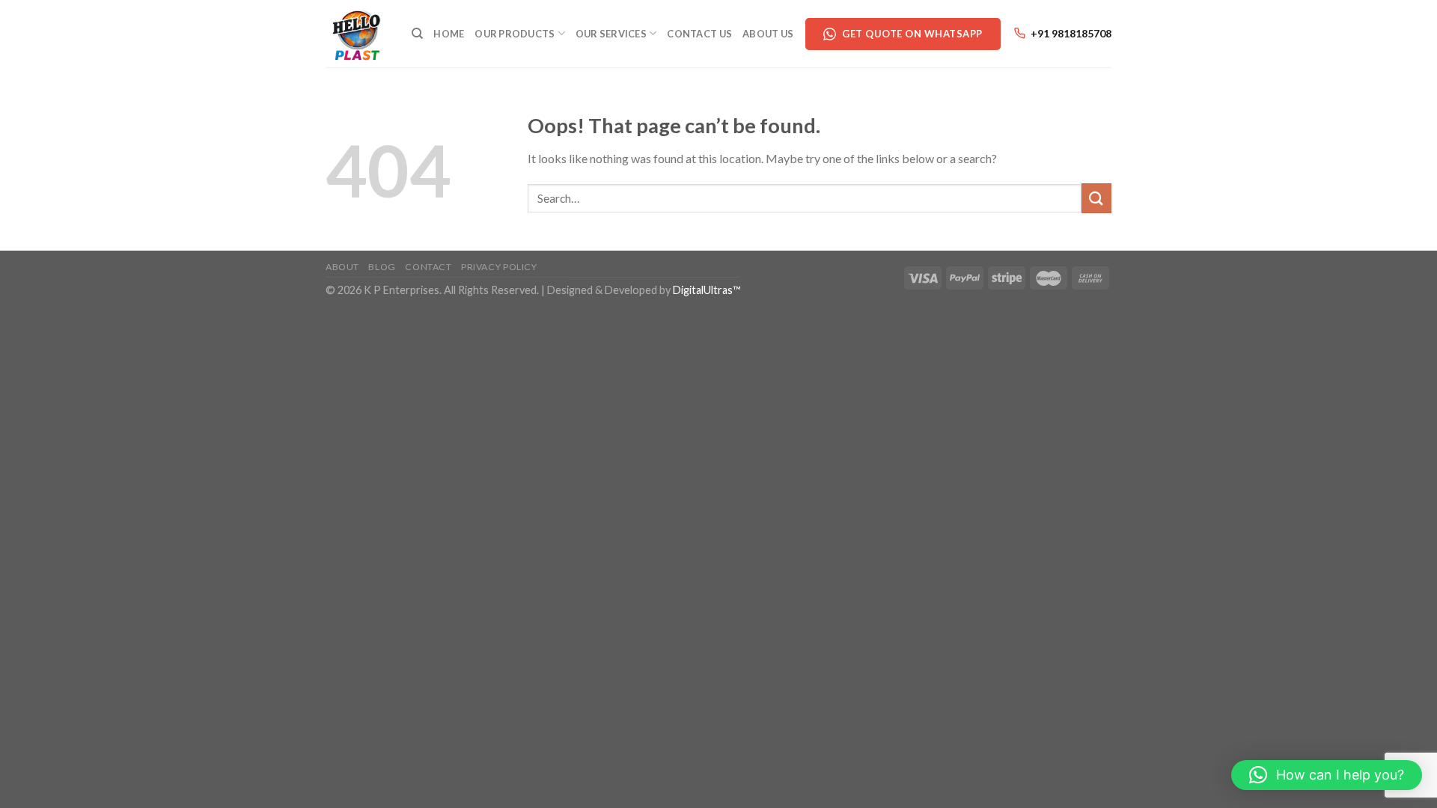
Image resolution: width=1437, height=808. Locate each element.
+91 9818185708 (1071, 33)
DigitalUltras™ (706, 290)
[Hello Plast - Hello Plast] (357, 34)
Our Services (611, 34)
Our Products (515, 34)
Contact (428, 266)
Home (448, 34)
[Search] (417, 33)
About (342, 266)
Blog (381, 266)
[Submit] (1096, 197)
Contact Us (699, 34)
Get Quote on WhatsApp (912, 34)
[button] (1326, 775)
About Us (767, 34)
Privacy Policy (499, 266)
